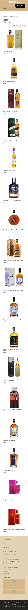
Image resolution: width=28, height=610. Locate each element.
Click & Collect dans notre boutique (11, 559)
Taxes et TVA (6, 557)
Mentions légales (7, 543)
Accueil (4, 16)
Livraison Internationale (9, 563)
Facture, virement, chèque (9, 556)
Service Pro (5, 571)
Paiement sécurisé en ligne (9, 554)
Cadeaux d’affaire (7, 570)
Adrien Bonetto (14, 608)
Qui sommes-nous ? (8, 542)
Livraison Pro (6, 573)
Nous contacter (7, 547)
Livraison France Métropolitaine (11, 561)
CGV (4, 545)
